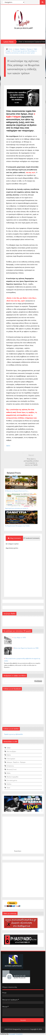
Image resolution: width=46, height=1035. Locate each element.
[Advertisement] (23, 879)
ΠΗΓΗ (8, 446)
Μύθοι (9, 773)
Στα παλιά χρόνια (12, 780)
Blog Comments (15, 538)
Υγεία (8, 788)
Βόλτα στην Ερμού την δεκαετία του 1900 (26, 648)
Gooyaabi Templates (16, 1034)
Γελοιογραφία (11, 759)
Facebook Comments (32, 538)
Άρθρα (8, 748)
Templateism (25, 1029)
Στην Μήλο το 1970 (20, 638)
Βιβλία (9, 755)
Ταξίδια (9, 784)
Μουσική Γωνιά (11, 769)
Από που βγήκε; (11, 751)
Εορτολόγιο (17, 851)
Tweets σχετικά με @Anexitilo (13, 734)
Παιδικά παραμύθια (12, 777)
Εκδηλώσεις (10, 766)
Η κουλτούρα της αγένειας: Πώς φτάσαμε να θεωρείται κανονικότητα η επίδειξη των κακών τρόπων (21, 52)
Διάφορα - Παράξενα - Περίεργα (23, 49)
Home (10, 49)
